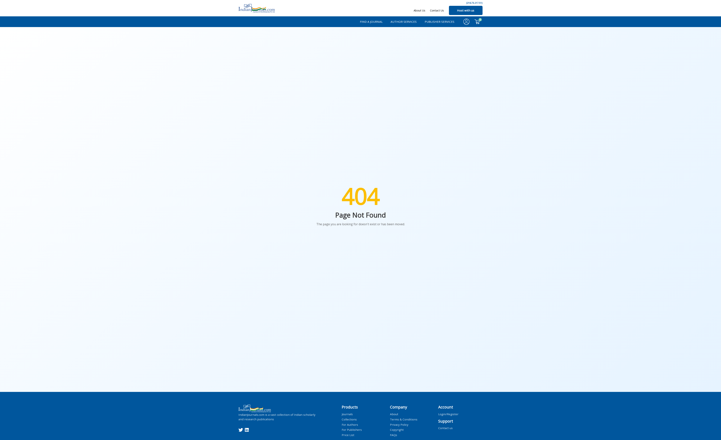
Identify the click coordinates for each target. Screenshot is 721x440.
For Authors (350, 424)
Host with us (465, 10)
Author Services (404, 21)
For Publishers (352, 430)
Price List (348, 435)
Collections (349, 419)
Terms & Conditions (403, 419)
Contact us (445, 428)
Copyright (397, 430)
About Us (419, 10)
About (394, 414)
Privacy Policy (399, 424)
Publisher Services (439, 21)
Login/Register (448, 414)
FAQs (393, 435)
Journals (347, 414)
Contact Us (437, 10)
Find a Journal (371, 21)
